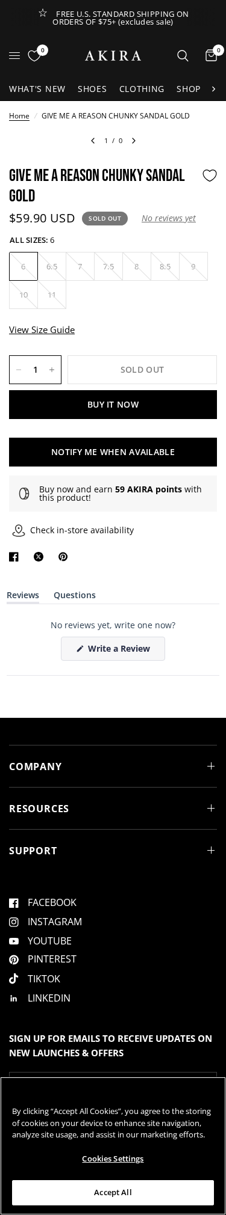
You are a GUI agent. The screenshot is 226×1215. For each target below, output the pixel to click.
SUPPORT (33, 850)
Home (19, 116)
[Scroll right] (213, 89)
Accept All (112, 1192)
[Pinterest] (65, 556)
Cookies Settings (112, 1158)
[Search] (183, 55)
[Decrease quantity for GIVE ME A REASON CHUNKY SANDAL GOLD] (19, 370)
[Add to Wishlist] (209, 175)
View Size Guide (42, 329)
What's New (37, 88)
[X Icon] (41, 556)
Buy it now (113, 404)
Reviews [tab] (23, 597)
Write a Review (121, 651)
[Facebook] (16, 556)
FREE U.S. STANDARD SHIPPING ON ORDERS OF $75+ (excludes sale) (120, 17)
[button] (169, 218)
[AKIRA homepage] (113, 55)
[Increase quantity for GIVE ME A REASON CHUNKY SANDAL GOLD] (52, 370)
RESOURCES (39, 808)
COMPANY (35, 766)
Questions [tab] (75, 597)
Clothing (142, 88)
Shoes (92, 88)
